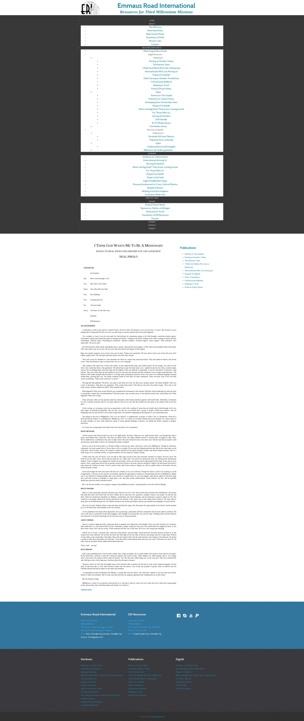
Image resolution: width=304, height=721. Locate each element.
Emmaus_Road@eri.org (112, 634)
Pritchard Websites (157, 717)
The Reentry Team (192, 260)
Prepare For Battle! (192, 274)
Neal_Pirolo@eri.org (94, 634)
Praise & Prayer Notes (194, 287)
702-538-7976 (140, 630)
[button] (152, 24)
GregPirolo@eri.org (140, 634)
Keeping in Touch (191, 284)
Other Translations (192, 277)
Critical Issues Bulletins (194, 280)
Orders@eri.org (155, 634)
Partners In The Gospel (194, 254)
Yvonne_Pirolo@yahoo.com (92, 637)
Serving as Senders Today (195, 257)
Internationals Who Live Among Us (199, 270)
